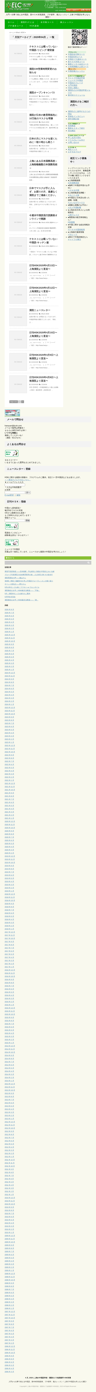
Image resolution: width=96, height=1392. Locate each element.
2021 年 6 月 (9, 802)
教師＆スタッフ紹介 (76, 128)
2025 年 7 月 (9, 651)
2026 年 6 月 (9, 616)
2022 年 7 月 (9, 761)
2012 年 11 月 (10, 1125)
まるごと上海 (73, 195)
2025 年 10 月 (10, 641)
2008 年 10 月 (10, 1280)
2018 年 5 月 (9, 916)
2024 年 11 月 (10, 676)
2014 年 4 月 (9, 1071)
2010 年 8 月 (9, 1210)
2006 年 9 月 (9, 1356)
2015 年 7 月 (9, 1024)
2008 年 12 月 (10, 1274)
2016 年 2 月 (9, 1002)
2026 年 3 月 (9, 625)
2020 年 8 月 (9, 834)
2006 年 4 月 (9, 1368)
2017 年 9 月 (9, 941)
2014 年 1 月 (9, 1081)
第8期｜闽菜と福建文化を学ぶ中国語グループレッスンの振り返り (29, 581)
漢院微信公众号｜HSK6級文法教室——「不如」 (22, 590)
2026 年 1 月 (9, 632)
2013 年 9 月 (9, 1093)
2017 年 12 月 (10, 932)
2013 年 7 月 (9, 1100)
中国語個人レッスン (76, 71)
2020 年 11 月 (10, 824)
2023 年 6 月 (9, 726)
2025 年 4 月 (9, 660)
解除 (18, 495)
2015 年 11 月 (10, 1011)
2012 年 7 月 (9, 1138)
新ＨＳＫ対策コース (76, 62)
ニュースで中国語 (75, 80)
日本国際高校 (73, 183)
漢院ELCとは (27, 22)
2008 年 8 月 (9, 1286)
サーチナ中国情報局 (76, 230)
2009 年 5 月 (9, 1258)
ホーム (11, 22)
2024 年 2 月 (9, 701)
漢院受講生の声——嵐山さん (15, 578)
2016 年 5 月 (9, 992)
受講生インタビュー (76, 116)
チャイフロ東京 (74, 239)
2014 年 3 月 (9, 1074)
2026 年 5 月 (9, 619)
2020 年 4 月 (9, 847)
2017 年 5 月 (9, 954)
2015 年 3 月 (9, 1036)
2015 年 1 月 (9, 1043)
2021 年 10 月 (10, 790)
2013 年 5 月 (9, 1106)
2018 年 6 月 (9, 913)
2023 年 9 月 (9, 717)
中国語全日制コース (76, 54)
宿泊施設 (71, 131)
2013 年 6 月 (9, 1103)
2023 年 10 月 (10, 714)
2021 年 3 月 (9, 812)
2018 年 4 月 (9, 919)
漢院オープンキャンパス (42, 92)
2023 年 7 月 (9, 723)
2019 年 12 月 (10, 856)
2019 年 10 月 (10, 862)
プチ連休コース (15, 26)
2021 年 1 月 (9, 818)
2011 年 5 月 (9, 1182)
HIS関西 (71, 222)
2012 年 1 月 (9, 1157)
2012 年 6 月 (9, 1141)
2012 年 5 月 (9, 1144)
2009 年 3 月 (9, 1264)
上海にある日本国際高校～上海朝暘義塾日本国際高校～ (43, 164)
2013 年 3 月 (9, 1112)
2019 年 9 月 (9, 866)
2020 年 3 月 (9, 850)
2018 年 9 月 (9, 904)
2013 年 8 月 (9, 1096)
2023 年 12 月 (10, 707)
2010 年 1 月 (9, 1232)
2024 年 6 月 (9, 688)
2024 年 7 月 (9, 685)
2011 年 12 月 (10, 1160)
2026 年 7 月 (9, 613)
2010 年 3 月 (9, 1226)
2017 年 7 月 (9, 948)
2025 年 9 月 (9, 644)
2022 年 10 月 (10, 752)
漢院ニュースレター (39, 310)
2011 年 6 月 (9, 1179)
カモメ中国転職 (74, 207)
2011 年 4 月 (9, 1185)
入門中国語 (72, 85)
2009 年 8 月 (9, 1248)
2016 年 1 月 (9, 1005)
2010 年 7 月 (9, 1213)
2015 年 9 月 (9, 1017)
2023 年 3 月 (9, 736)
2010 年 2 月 (9, 1229)
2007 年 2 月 (9, 1343)
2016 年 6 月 (9, 989)
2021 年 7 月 (9, 799)
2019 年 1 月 (9, 891)
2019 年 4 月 (9, 881)
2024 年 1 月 (9, 704)
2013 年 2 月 (9, 1115)
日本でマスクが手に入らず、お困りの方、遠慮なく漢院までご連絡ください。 (43, 191)
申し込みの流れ (74, 138)
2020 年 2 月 (9, 853)
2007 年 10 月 (10, 1318)
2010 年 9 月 (9, 1207)
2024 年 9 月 (9, 679)
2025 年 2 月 (9, 666)
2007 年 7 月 (9, 1327)
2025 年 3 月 (9, 663)
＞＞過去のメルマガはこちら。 (18, 480)
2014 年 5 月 (9, 1068)
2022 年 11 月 (10, 749)
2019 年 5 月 (9, 878)
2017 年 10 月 (10, 938)
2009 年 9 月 (9, 1245)
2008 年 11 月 (10, 1277)
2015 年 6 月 (9, 1027)
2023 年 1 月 (9, 742)
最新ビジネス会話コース (78, 64)
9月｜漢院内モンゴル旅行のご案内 (17, 594)
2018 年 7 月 (9, 910)
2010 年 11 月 (10, 1201)
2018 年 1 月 (9, 929)
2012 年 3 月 (9, 1150)
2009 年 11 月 (10, 1239)
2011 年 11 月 (10, 1163)
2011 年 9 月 (9, 1169)
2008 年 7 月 (9, 1289)
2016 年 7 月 (9, 986)
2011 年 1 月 (9, 1194)
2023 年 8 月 (9, 720)
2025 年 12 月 (10, 635)
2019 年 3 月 (9, 885)
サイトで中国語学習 (76, 78)
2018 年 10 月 (10, 900)
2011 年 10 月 (10, 1166)
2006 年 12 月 (10, 1346)
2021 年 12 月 (10, 783)
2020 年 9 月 (9, 831)
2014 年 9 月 (9, 1055)
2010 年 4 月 (9, 1223)
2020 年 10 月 (10, 828)
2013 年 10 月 (10, 1090)
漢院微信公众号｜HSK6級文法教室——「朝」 (21, 600)
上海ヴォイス (73, 215)
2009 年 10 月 (10, 1242)
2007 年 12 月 (10, 1311)
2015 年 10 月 (10, 1014)
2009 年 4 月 (9, 1261)
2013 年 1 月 (9, 1119)
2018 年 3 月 (9, 923)
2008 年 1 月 (9, 1308)
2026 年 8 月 (9, 609)
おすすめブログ (74, 152)
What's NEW (45, 54)
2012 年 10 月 (10, 1128)
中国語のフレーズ (75, 83)
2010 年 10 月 (10, 1204)
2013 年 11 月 (10, 1087)
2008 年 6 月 (9, 1293)
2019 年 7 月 (9, 872)
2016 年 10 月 (10, 976)
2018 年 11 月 (10, 897)
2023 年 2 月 (9, 739)
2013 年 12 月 (10, 1084)
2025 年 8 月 (9, 647)
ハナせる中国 (73, 190)
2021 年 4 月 (9, 809)
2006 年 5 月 (9, 1365)
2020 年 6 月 (9, 840)
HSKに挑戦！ (73, 88)
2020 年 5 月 (9, 843)
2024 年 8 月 (9, 682)
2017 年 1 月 (9, 967)
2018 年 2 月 (9, 926)
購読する (10, 558)
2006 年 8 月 (9, 1359)
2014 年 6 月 (9, 1065)
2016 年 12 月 (10, 970)
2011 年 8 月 (9, 1172)
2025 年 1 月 (9, 670)
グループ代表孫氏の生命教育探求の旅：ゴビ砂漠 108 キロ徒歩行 (29, 575)
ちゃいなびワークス (76, 203)
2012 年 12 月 (10, 1122)
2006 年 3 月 (9, 1372)
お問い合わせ (73, 142)
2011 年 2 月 (9, 1191)
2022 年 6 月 (9, 764)
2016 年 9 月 (9, 979)
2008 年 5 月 (9, 1296)
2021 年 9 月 (9, 793)
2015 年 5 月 (9, 1030)
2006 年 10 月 (10, 1353)
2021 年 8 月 (9, 796)
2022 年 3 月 (9, 774)
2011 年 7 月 (9, 1175)
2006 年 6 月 (9, 1362)
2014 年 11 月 (10, 1049)
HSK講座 (34, 26)
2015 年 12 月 (10, 1008)
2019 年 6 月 (9, 875)
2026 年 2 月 (9, 628)
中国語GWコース (75, 57)
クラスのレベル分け (76, 140)
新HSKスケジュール (76, 95)
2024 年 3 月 (9, 698)
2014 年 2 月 (9, 1077)
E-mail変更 (9, 495)
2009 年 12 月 (10, 1236)
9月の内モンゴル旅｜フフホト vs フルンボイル (22, 587)
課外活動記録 (73, 119)
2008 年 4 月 (9, 1299)
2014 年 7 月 (9, 1062)
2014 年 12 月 (10, 1046)
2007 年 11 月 (10, 1315)
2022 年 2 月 (9, 777)
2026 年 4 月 (9, 622)
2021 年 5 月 (9, 806)
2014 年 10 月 (10, 1052)
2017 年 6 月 (9, 951)
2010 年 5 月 (9, 1220)
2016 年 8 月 (9, 983)
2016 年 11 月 (10, 973)
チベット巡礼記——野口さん (15, 584)
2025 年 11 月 (10, 638)
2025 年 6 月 (9, 654)
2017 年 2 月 (9, 964)
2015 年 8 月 (9, 1021)
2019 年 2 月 (9, 888)
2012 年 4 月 (9, 1147)
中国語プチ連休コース (77, 59)
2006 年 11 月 (10, 1349)
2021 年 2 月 (9, 815)
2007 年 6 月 (9, 1330)
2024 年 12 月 (10, 673)
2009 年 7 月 (9, 1251)
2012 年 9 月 (9, 1131)
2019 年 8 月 (9, 869)
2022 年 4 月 (9, 771)
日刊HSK (44, 272)
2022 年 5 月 (9, 768)
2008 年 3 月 (9, 1302)
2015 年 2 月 (9, 1040)
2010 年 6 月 (9, 1217)
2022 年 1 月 (9, 780)
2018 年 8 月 (9, 907)
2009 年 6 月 (9, 1255)
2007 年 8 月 (9, 1324)
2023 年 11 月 (10, 711)
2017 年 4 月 (9, 957)
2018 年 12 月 (10, 894)
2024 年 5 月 (9, 692)
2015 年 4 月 (9, 1033)
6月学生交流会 (10, 597)
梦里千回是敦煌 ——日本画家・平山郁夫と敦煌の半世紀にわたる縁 (29, 571)
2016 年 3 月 (9, 998)
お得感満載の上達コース (78, 67)
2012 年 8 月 (9, 1134)
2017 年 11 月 (10, 935)
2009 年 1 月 (9, 1270)
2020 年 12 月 (10, 821)
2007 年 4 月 (9, 1337)
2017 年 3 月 (9, 960)
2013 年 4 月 (9, 1109)
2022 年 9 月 (9, 755)
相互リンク (72, 149)
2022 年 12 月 (10, 745)
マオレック (72, 235)
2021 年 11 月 (10, 787)
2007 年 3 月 (9, 1340)
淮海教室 (71, 126)
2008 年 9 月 (9, 1283)
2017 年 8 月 (9, 945)
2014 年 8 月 (9, 1058)
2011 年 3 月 (9, 1188)
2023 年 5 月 (9, 730)
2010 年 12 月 (10, 1198)
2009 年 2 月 (9, 1267)
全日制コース (47, 22)
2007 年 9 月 (9, 1321)
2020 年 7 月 (9, 837)
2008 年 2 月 (9, 1305)
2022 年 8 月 (9, 758)
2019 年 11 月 (10, 859)
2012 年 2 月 (9, 1153)
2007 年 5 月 (9, 1334)
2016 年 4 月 (9, 995)
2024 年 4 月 (9, 695)
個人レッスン (67, 22)
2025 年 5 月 (9, 657)
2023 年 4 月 (9, 733)
